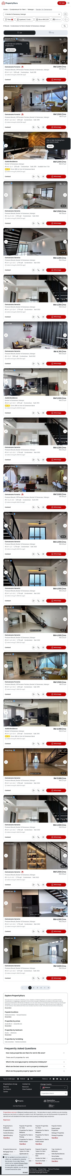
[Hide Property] (60, 39)
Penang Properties (57, 1135)
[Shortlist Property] (64, 39)
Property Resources (10, 1149)
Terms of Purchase (53, 1169)
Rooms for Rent (40, 1161)
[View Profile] (11, 39)
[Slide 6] (38, 109)
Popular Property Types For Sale (25, 1150)
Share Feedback (27, 1089)
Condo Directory (8, 1133)
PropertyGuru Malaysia (7, 1127)
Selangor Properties (58, 1133)
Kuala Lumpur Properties (56, 1129)
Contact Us (26, 1084)
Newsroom (25, 1087)
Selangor (31, 9)
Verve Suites (55, 1156)
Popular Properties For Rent (42, 1127)
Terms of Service (31, 1169)
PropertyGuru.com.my (9, 1112)
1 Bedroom (13, 1033)
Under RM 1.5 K (18, 1024)
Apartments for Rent (40, 1155)
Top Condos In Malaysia (57, 1150)
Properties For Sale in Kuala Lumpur (26, 1140)
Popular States (57, 1126)
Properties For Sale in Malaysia (26, 1131)
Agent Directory (8, 1135)
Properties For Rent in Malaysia (42, 1131)
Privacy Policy (23, 1163)
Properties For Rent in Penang (42, 1136)
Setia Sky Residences (58, 1153)
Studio (7, 1033)
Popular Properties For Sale (25, 1127)
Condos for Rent (40, 1158)
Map (52, 33)
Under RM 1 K (8, 1024)
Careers (5, 1091)
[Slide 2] (32, 109)
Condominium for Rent (18, 9)
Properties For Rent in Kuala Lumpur (42, 1140)
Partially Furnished (20, 1042)
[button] (27, 44)
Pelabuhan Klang (10, 1015)
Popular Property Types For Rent (41, 1150)
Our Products (7, 1089)
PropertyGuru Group (10, 1084)
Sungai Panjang (21, 1015)
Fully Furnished (9, 1042)
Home (5, 9)
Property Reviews (8, 1130)
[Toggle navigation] (68, 3)
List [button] (21, 33)
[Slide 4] (35, 109)
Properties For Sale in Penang (26, 1136)
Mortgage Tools (8, 1151)
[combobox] (32, 14)
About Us (6, 1087)
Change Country (45, 1084)
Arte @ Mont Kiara (57, 1158)
